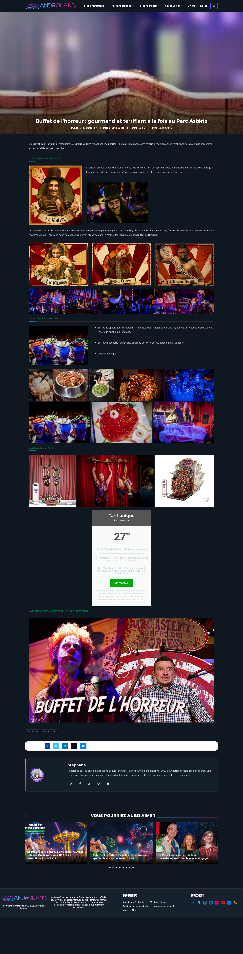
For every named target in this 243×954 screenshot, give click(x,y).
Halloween (32, 731)
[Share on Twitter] (56, 746)
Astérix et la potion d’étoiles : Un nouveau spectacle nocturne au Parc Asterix (54, 857)
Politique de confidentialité (135, 906)
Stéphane (77, 765)
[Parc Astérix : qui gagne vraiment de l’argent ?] (187, 843)
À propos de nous (162, 906)
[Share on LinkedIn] (65, 746)
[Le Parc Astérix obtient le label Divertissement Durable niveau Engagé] (121, 843)
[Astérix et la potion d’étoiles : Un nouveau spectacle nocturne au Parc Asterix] (56, 843)
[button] (121, 670)
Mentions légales (158, 902)
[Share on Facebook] (47, 746)
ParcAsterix (49, 731)
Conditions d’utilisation (134, 902)
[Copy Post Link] (74, 746)
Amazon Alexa (130, 910)
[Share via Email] (83, 746)
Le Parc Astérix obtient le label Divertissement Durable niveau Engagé (117, 857)
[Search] (214, 6)
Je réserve (121, 582)
